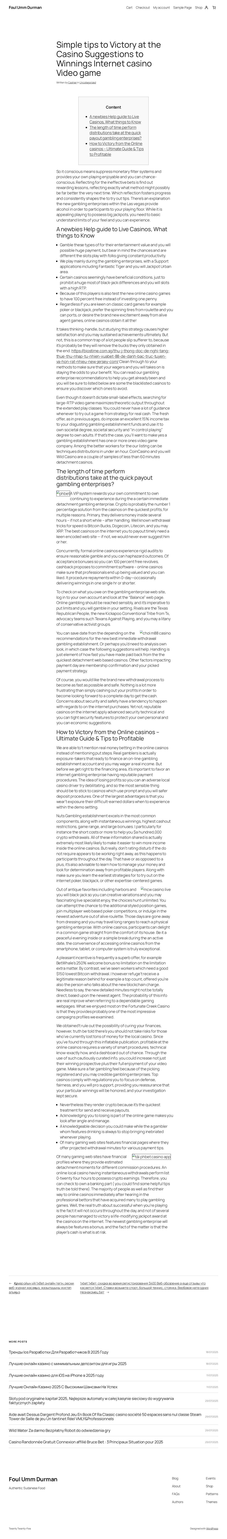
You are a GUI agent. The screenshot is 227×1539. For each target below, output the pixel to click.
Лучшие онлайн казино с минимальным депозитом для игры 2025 (68, 1364)
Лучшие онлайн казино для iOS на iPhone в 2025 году (56, 1375)
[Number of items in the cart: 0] (214, 8)
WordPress (212, 1528)
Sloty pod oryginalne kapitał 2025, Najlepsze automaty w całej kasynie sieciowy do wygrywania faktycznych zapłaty (91, 1400)
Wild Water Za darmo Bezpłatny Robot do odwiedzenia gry (59, 1430)
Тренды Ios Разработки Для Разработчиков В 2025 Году (58, 1352)
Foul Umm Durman (25, 7)
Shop (198, 7)
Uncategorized (88, 82)
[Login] (206, 8)
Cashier (72, 82)
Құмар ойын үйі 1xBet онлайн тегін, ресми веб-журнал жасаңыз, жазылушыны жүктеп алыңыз (41, 1287)
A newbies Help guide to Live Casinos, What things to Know (115, 119)
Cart (129, 7)
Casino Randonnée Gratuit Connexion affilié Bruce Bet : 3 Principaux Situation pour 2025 (86, 1442)
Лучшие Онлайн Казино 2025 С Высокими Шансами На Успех (63, 1387)
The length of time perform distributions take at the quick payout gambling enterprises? (116, 133)
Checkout (143, 7)
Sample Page (182, 7)
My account (161, 7)
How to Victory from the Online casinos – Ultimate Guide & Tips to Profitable (117, 149)
